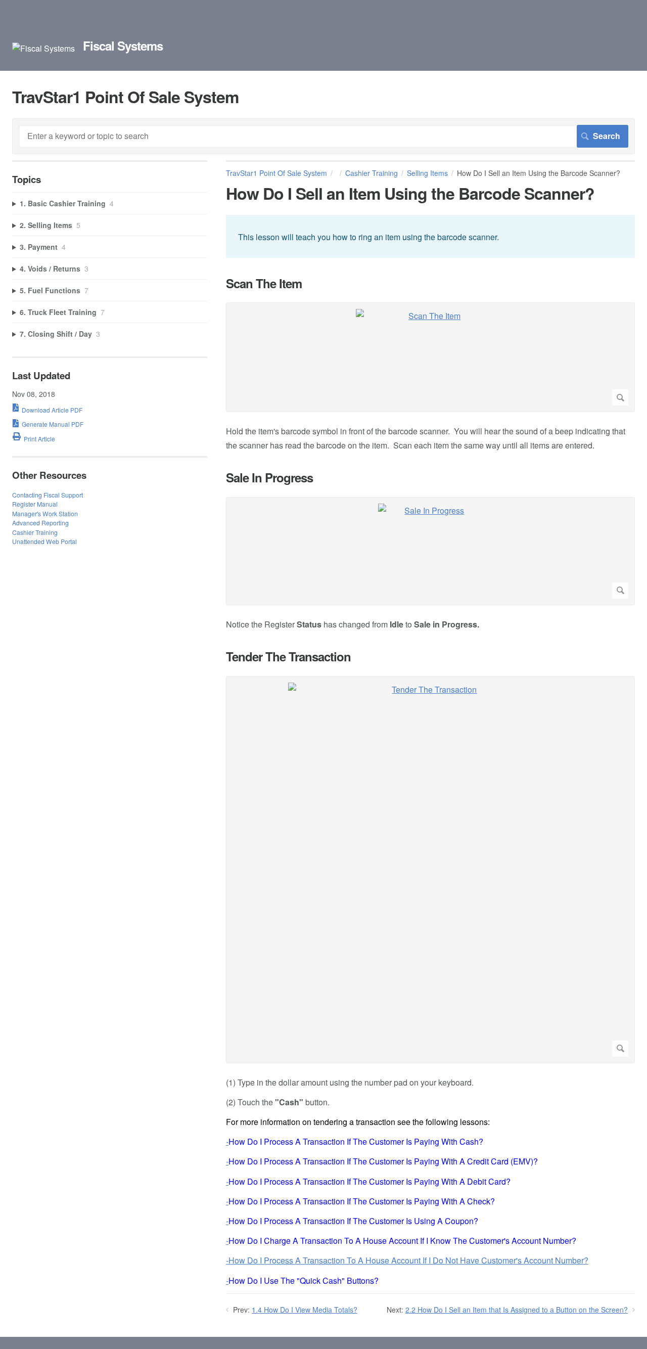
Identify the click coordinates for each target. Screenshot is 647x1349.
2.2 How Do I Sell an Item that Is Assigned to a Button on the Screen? (516, 1310)
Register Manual (35, 504)
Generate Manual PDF (52, 424)
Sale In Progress (269, 477)
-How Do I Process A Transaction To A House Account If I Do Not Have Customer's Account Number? (407, 1260)
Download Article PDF (52, 410)
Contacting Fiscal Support (47, 494)
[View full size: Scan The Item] (430, 357)
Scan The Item (264, 283)
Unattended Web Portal (44, 541)
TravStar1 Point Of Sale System (276, 173)
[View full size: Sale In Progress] (430, 551)
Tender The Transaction (288, 656)
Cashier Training (371, 173)
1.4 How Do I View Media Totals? (304, 1310)
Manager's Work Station (45, 513)
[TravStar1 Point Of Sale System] (43, 48)
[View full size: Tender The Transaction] (430, 870)
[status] (430, 236)
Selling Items (427, 173)
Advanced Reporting (40, 522)
